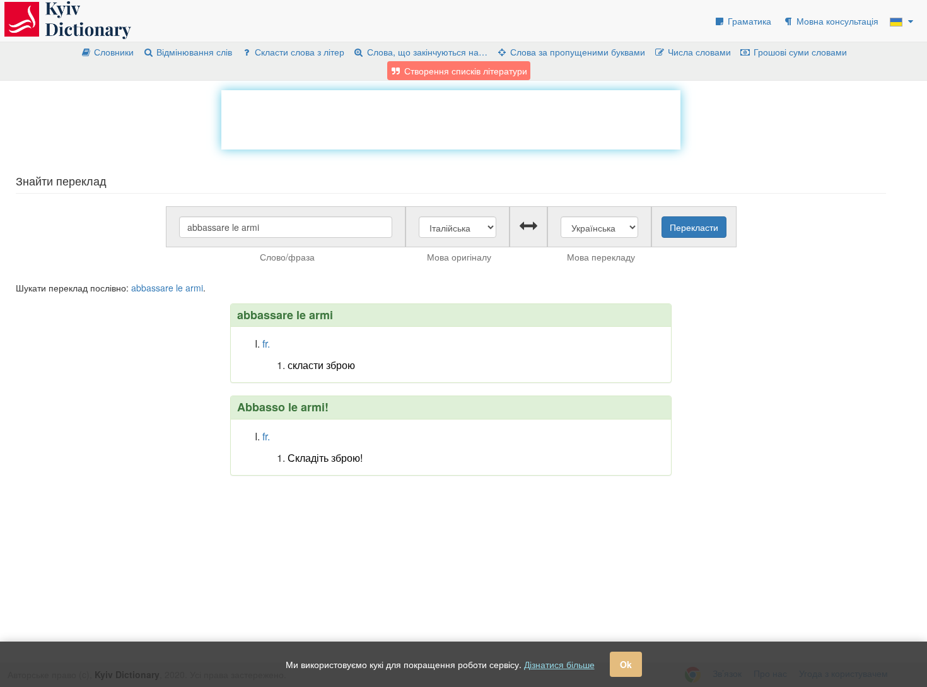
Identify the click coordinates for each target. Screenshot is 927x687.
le (179, 287)
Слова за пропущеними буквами (576, 51)
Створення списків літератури (464, 70)
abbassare (152, 287)
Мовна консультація (836, 21)
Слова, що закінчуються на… (425, 51)
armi (194, 287)
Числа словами (698, 51)
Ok (626, 664)
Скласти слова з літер (298, 51)
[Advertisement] (450, 118)
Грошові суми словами (799, 51)
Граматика (748, 21)
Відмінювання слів (193, 51)
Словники (112, 51)
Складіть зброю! (325, 457)
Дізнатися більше (559, 664)
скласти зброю (321, 365)
